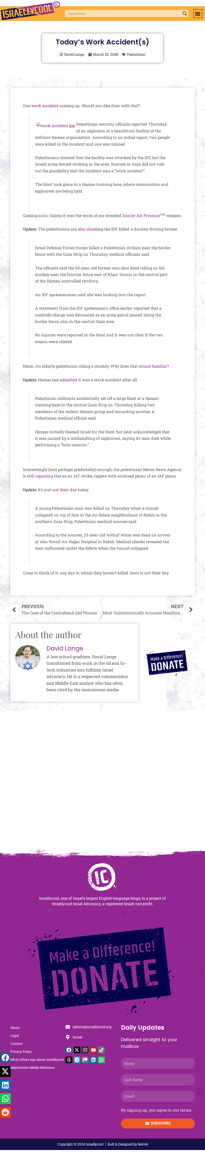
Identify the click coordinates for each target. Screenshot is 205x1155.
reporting (43, 475)
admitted (68, 379)
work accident (44, 105)
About (15, 1028)
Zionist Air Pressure (141, 215)
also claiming (90, 228)
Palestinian (136, 54)
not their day (64, 489)
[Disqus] (102, 782)
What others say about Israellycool (37, 1060)
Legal (14, 1036)
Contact (16, 1044)
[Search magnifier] (184, 13)
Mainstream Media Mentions (32, 1068)
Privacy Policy (21, 1052)
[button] (198, 13)
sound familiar (153, 366)
